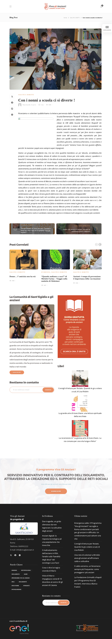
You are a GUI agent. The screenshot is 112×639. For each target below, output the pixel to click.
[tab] (80, 516)
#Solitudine (15, 585)
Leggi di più (17, 372)
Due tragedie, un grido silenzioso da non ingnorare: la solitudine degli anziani (52, 526)
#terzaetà (26, 585)
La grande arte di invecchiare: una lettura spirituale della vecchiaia (80, 415)
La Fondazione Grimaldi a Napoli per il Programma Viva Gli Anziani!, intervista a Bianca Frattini (88, 582)
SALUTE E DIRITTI (75, 17)
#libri (25, 574)
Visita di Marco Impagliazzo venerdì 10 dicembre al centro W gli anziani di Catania (52, 580)
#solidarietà (23, 582)
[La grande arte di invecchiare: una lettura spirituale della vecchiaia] (80, 403)
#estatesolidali (26, 570)
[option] (24, 265)
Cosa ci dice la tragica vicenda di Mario (51, 569)
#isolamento (16, 574)
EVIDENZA (45, 272)
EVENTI (24, 225)
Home (65, 17)
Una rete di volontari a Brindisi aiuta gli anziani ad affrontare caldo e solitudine (87, 558)
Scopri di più (56, 491)
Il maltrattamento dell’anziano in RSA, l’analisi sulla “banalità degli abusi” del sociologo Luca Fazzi (51, 556)
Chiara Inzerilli (26, 104)
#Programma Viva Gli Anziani (21, 578)
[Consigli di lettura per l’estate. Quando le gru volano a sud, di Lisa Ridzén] (80, 378)
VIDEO (31, 225)
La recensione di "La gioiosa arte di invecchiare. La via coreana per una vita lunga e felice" (80, 439)
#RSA (13, 582)
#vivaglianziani (16, 589)
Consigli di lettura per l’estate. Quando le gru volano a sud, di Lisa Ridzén (80, 390)
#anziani (14, 570)
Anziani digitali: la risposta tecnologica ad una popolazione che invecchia (51, 540)
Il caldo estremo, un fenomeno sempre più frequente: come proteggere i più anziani (87, 569)
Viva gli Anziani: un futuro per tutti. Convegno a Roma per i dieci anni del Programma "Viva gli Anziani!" (36, 230)
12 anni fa (33, 104)
